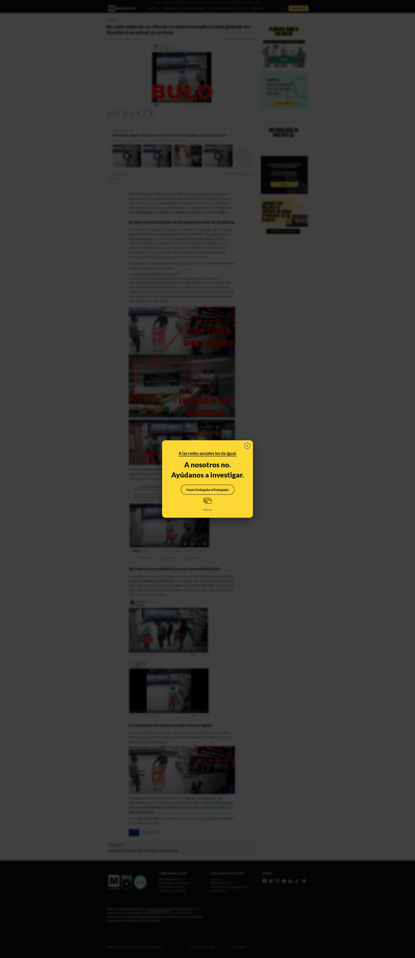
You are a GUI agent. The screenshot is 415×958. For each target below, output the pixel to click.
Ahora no (207, 509)
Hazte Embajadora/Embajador (207, 490)
